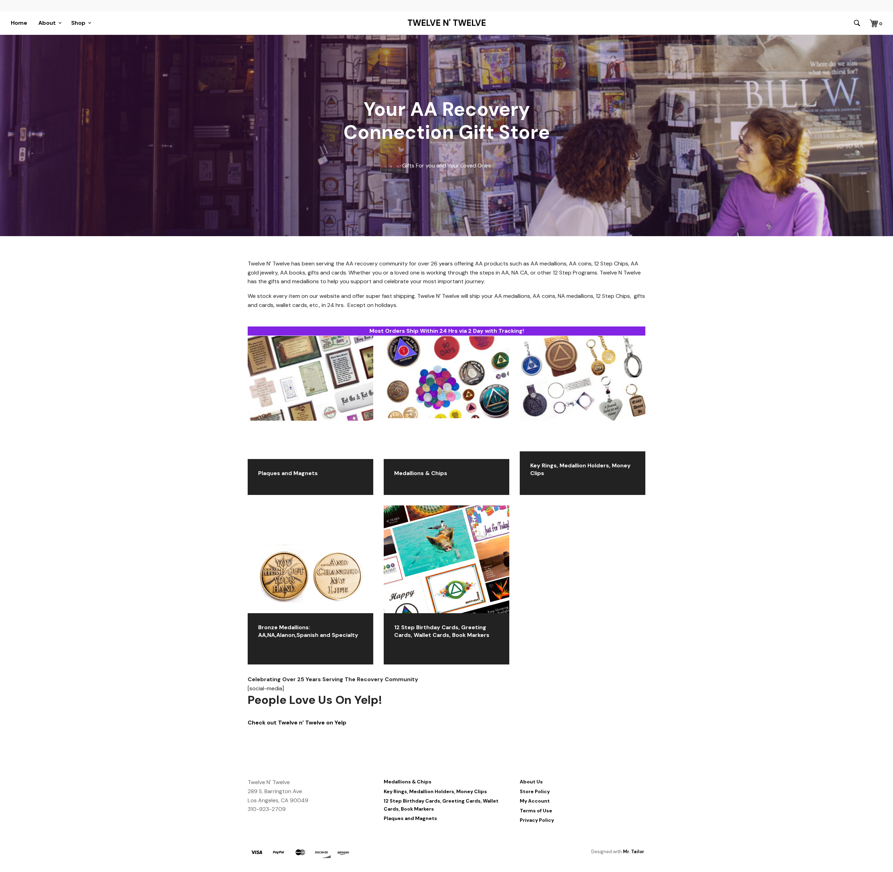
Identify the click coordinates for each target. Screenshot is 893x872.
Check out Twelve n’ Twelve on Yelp (297, 722)
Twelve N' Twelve (446, 23)
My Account (535, 801)
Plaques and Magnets (410, 818)
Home (19, 23)
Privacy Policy (537, 820)
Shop (78, 23)
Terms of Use (536, 810)
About (47, 23)
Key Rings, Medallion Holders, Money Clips (435, 791)
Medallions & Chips (408, 782)
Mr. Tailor (633, 852)
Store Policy (535, 791)
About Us (531, 782)
